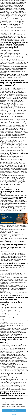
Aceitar (14, 410)
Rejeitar (14, 414)
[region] (14, 407)
